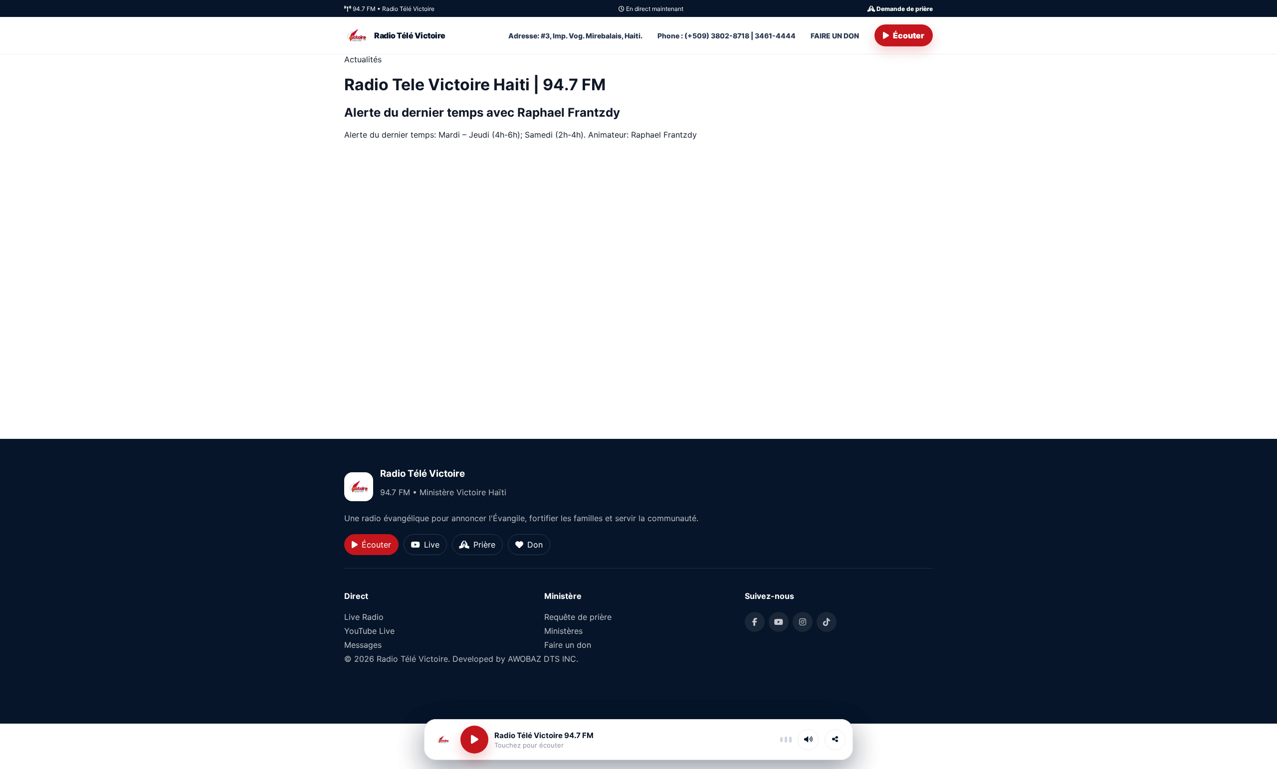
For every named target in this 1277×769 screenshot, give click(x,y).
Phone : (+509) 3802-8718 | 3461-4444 (726, 35)
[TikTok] (827, 622)
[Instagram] (803, 622)
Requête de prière (578, 617)
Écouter (908, 35)
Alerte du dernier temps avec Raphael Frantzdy (483, 112)
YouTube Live (369, 631)
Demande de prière (904, 8)
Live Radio (364, 617)
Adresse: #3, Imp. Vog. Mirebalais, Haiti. (575, 35)
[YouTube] (779, 622)
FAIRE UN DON (835, 35)
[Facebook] (755, 622)
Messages (363, 645)
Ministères (563, 631)
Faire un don (567, 645)
